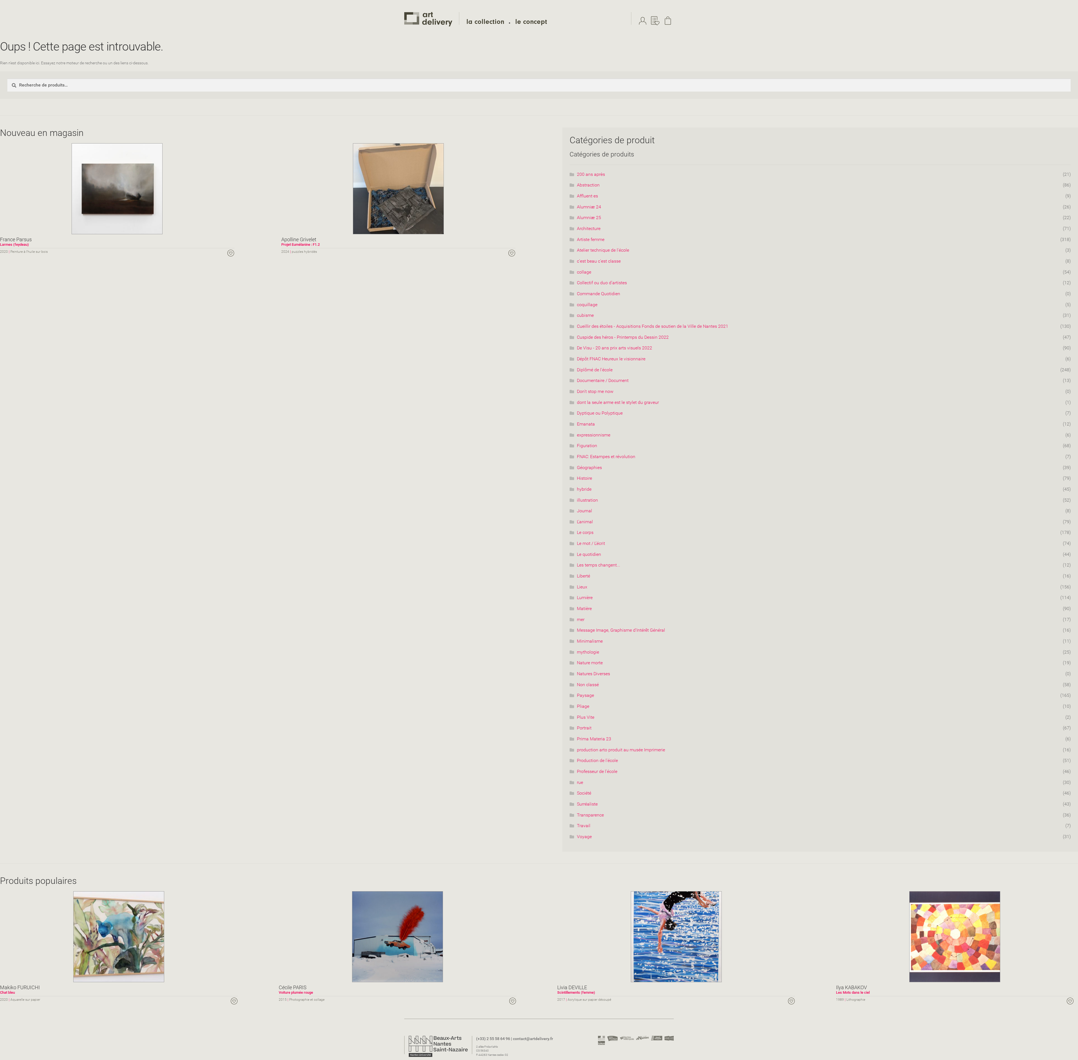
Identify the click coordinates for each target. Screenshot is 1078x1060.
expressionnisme (593, 435)
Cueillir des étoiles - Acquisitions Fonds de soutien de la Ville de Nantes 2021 (652, 326)
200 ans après (591, 174)
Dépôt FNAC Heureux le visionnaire (611, 358)
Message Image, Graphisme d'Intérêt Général (621, 630)
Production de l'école (597, 760)
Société (584, 793)
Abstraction (588, 185)
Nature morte (590, 662)
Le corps (585, 532)
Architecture (588, 228)
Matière (584, 608)
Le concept (531, 22)
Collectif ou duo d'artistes (602, 282)
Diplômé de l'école (595, 369)
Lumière (585, 597)
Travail (583, 825)
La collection (485, 22)
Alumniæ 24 (589, 207)
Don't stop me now (595, 391)
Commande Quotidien (598, 293)
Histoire (584, 478)
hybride (584, 489)
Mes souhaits (656, 21)
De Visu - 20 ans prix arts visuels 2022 (614, 348)
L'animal (585, 521)
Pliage (583, 706)
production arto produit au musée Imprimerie (621, 749)
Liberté (583, 576)
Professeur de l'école (597, 771)
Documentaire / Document (603, 380)
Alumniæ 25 (589, 217)
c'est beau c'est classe (599, 261)
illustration (587, 500)
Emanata (586, 424)
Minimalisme (590, 641)
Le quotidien (589, 554)
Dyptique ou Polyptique (600, 413)
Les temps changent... (598, 565)
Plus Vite (585, 717)
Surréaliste (587, 804)
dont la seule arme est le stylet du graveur (618, 402)
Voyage (584, 836)
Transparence (590, 815)
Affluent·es (587, 196)
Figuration (587, 445)
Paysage (585, 695)
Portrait (584, 728)
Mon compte (644, 21)
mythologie (588, 652)
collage (584, 272)
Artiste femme (590, 239)
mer (580, 619)
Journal (584, 510)
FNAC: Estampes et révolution (606, 456)
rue (580, 782)
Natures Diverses (593, 673)
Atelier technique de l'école (603, 250)
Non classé (588, 684)
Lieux (582, 587)
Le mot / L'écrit (591, 543)
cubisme (585, 315)
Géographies (589, 467)
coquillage (587, 304)
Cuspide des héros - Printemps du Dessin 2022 (623, 337)
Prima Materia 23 (594, 738)
